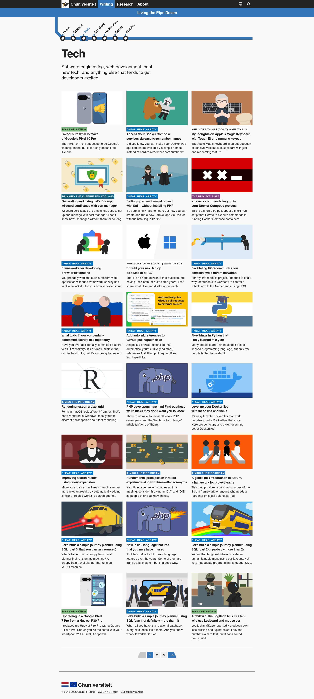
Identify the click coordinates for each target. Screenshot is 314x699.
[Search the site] (249, 4)
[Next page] (172, 655)
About (142, 4)
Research (125, 4)
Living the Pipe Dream (157, 12)
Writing (106, 4)
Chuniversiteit (95, 684)
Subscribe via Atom (132, 692)
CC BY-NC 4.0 (106, 692)
